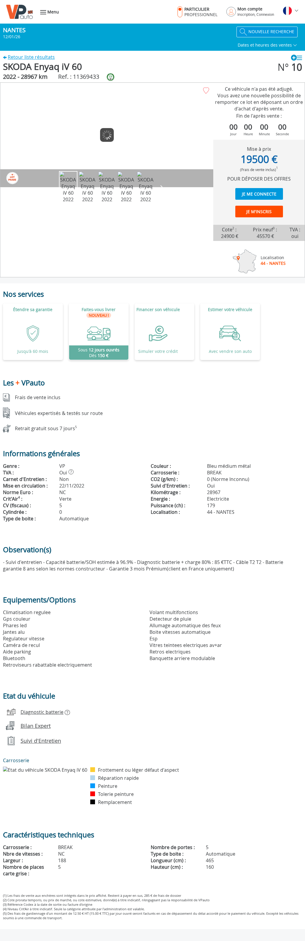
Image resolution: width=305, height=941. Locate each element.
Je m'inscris (259, 211)
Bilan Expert (36, 725)
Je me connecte (259, 194)
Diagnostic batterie (42, 712)
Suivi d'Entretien (41, 740)
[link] (98, 332)
